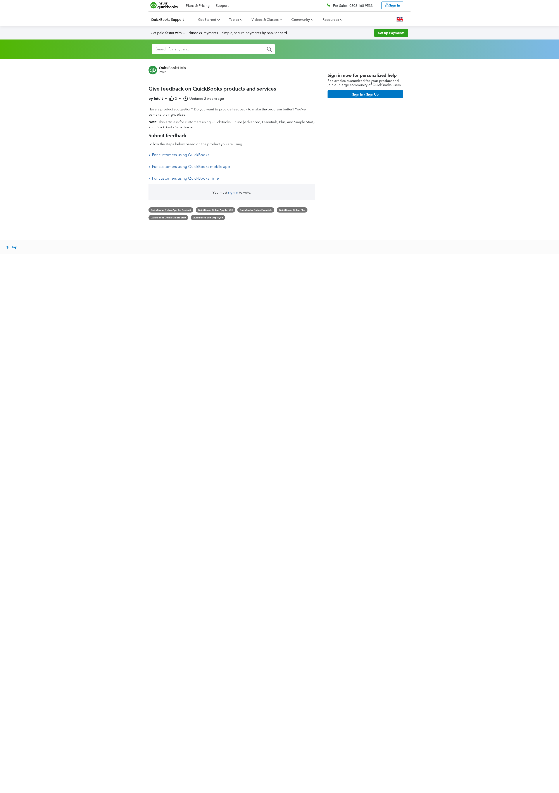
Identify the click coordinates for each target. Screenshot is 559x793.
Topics (234, 19)
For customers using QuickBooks (180, 154)
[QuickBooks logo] (164, 5)
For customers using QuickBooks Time (185, 178)
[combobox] (213, 49)
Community (300, 19)
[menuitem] (170, 19)
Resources (331, 19)
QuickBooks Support (167, 19)
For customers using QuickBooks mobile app (191, 166)
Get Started (207, 19)
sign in (233, 192)
